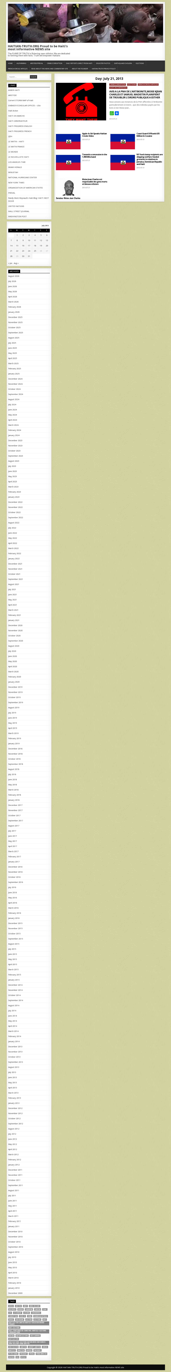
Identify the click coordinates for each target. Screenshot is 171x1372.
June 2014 (12, 1015)
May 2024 (12, 414)
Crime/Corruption (54, 63)
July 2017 (12, 831)
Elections (140, 63)
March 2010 (13, 1277)
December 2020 (15, 625)
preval (31, 1354)
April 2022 (12, 543)
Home (10, 63)
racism (11, 1357)
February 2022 (14, 553)
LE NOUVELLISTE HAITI (18, 157)
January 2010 (14, 1288)
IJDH (10, 136)
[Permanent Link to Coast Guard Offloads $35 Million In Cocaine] (122, 141)
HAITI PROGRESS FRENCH (20, 131)
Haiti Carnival (35, 1335)
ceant (45, 1309)
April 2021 (12, 604)
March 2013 (13, 1092)
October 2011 (14, 1180)
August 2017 (13, 825)
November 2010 (15, 1236)
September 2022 (15, 517)
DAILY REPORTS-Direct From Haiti (79, 63)
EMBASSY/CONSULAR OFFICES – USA (24, 105)
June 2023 (12, 471)
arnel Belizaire (35, 1306)
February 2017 (14, 856)
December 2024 (15, 378)
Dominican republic (40, 1316)
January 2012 (14, 1164)
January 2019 (14, 743)
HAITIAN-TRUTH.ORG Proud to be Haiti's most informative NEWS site (38, 47)
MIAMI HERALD (15, 167)
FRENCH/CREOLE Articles (18, 69)
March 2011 (13, 1216)
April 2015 (12, 964)
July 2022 (12, 527)
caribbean (28, 1309)
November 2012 (15, 1113)
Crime (30, 1316)
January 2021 (14, 620)
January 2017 (14, 861)
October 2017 (14, 815)
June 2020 (12, 656)
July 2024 (12, 404)
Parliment (37, 1350)
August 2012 (13, 1128)
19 (41, 245)
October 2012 (14, 1118)
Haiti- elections (14, 1327)
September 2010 (15, 1247)
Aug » (16, 263)
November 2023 (15, 445)
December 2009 (15, 1293)
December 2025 (15, 317)
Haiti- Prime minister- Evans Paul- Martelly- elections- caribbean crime (28, 1331)
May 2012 (12, 1144)
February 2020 (14, 676)
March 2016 (13, 908)
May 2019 (12, 723)
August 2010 (13, 1252)
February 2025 (14, 368)
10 (29, 240)
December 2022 (15, 502)
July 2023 (12, 466)
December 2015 (15, 923)
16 (23, 245)
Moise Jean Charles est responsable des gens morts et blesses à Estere (94, 181)
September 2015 (15, 938)
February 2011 (14, 1221)
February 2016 (14, 913)
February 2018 (14, 795)
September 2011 (15, 1185)
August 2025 (13, 337)
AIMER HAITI (14, 90)
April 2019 (12, 728)
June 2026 (12, 286)
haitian (11, 1335)
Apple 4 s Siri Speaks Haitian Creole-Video (94, 134)
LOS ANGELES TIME (17, 162)
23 (23, 251)
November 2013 (15, 1051)
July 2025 (12, 343)
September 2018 (15, 764)
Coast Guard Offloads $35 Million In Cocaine (148, 134)
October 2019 (14, 697)
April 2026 (12, 296)
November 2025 (15, 322)
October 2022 (14, 512)
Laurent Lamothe (34, 1347)
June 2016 (12, 892)
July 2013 (12, 1072)
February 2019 (14, 738)
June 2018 (12, 779)
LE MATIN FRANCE (16, 146)
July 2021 (12, 589)
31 (29, 256)
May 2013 (12, 1082)
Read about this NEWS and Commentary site (49, 69)
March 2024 (13, 425)
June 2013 (12, 1077)
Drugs (11, 1319)
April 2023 (12, 481)
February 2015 (14, 974)
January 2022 (14, 558)
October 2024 (14, 389)
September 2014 (15, 1000)
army (25, 1306)
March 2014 (13, 1031)
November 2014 (15, 990)
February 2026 (14, 307)
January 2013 (14, 1103)
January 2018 (14, 800)
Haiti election (13, 1339)
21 (11, 251)
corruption (13, 1316)
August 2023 (13, 461)
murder (29, 1350)
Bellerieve (12, 1309)
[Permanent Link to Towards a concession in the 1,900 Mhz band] (68, 162)
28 (11, 256)
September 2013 (15, 1062)
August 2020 (13, 646)
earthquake (20, 1319)
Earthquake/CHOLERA (123, 63)
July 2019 (12, 712)
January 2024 (14, 435)
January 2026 (14, 312)
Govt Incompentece (118, 88)
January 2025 (14, 373)
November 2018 (15, 753)
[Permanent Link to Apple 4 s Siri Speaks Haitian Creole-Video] (68, 141)
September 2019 (15, 702)
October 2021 (14, 574)
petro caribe (13, 1354)
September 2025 (15, 332)
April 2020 (12, 666)
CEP (10, 1313)
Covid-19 (22, 1316)
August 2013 (13, 1067)
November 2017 (15, 810)
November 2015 (15, 928)
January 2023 (14, 497)
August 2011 (13, 1190)
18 (35, 245)
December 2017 (15, 805)
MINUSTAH (13, 172)
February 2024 (14, 430)
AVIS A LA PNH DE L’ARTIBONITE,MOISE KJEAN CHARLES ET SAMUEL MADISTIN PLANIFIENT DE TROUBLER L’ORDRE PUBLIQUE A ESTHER (135, 94)
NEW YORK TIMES (16, 182)
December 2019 (15, 687)
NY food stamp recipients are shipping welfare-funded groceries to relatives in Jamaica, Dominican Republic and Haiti (150, 159)
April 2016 (12, 902)
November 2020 (15, 630)
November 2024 (15, 384)
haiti (44, 1319)
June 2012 (12, 1139)
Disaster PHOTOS (103, 63)
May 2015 (12, 959)
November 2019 (15, 692)
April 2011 (12, 1211)
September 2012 (15, 1123)
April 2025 (12, 358)
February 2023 (14, 491)
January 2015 (14, 979)
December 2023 (15, 440)
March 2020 (13, 671)
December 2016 (15, 866)
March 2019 (13, 733)
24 (29, 251)
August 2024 (13, 399)
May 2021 (12, 599)
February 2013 (14, 1098)
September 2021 (15, 579)
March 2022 (13, 548)
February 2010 (14, 1283)
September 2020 (15, 640)
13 (47, 240)
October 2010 (14, 1241)
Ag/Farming (21, 63)
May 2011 (12, 1205)
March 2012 (13, 1154)
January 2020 (14, 682)
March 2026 (13, 301)
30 (23, 256)
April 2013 (12, 1087)
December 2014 (15, 985)
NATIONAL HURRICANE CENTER (22, 177)
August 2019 (13, 707)
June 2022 (12, 533)
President (23, 1354)
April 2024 (12, 420)
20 (47, 245)
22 (17, 251)
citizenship (18, 1313)
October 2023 (14, 450)
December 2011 (15, 1170)
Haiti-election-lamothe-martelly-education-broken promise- (26, 1323)
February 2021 (14, 615)
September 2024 (15, 394)
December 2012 (15, 1108)
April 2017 (12, 846)
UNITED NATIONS (16, 206)
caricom (37, 1309)
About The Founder (80, 69)
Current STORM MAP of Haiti (20, 100)
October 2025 (14, 327)
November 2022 (15, 507)
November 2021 (15, 569)
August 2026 (13, 276)
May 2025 (12, 353)
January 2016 (14, 918)
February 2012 (14, 1159)
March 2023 (13, 486)
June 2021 (12, 594)
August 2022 (13, 522)
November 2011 (15, 1175)
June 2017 (12, 836)
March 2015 (13, 969)
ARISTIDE (12, 95)
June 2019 (12, 718)
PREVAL (11, 193)
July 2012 (12, 1134)
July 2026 (12, 281)
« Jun (10, 263)
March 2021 (13, 610)
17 (29, 245)
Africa (11, 1306)
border (20, 1309)
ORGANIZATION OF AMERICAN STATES (25, 187)
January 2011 (14, 1226)
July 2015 (12, 949)
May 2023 (12, 476)
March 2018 (13, 789)
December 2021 (15, 563)
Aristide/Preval (36, 63)
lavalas (44, 1347)
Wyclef (23, 1357)
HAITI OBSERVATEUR (17, 121)
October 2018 (14, 759)
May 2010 (12, 1267)
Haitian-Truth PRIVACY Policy (104, 69)
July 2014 (12, 1010)
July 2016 (12, 887)
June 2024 (12, 409)
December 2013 (15, 1046)
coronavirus (36, 1313)
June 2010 (12, 1262)
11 (35, 240)
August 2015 (13, 944)
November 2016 (15, 872)
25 (35, 251)
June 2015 (12, 954)
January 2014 (14, 1041)
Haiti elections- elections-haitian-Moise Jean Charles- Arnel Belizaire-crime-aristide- (27, 1343)
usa (17, 1357)
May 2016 (12, 897)
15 (17, 245)
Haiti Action (13, 110)
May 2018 (12, 784)
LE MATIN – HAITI (16, 141)
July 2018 (12, 774)
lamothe (23, 1347)
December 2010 (15, 1231)
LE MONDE (13, 151)
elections (37, 1319)
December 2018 (15, 748)
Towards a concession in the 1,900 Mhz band (94, 155)
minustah (21, 1350)
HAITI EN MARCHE (16, 116)
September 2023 (15, 456)
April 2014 (12, 1026)
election (29, 1319)
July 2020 (12, 651)
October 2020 (14, 635)
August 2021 (13, 584)
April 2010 (12, 1272)
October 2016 (14, 877)
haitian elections (22, 1335)
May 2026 (12, 291)
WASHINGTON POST (17, 216)
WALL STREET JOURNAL (18, 211)
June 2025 (12, 348)
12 (41, 240)
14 (11, 245)
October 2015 (14, 933)
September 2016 (15, 882)
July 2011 (12, 1195)
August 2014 (13, 1005)
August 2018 (13, 769)
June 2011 (12, 1200)
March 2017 (13, 851)
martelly (12, 1350)
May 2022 (12, 538)
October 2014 (14, 995)
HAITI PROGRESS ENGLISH (20, 126)
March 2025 (13, 363)
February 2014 (14, 1036)
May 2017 (12, 841)
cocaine (26, 1313)
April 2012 (12, 1149)
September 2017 (15, 820)
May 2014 (12, 1021)
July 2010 (12, 1257)
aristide (18, 1306)
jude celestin (13, 1347)
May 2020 (12, 661)
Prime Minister (41, 1354)
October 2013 (14, 1057)
